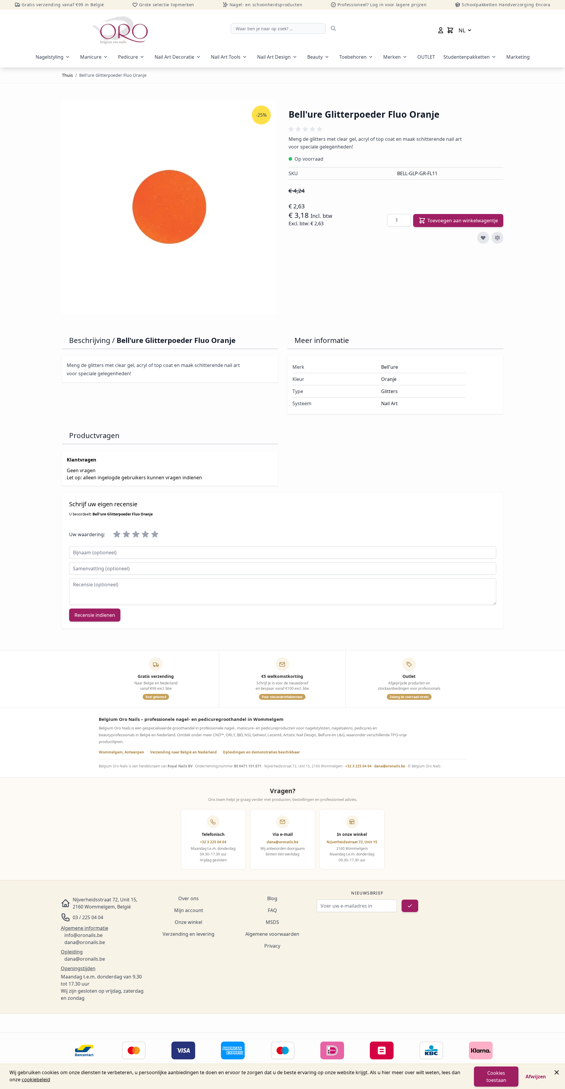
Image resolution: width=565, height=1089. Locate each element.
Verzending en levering (188, 934)
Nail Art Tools (226, 57)
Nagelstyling (49, 57)
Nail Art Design (274, 57)
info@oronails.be (83, 935)
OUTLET (426, 57)
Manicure (90, 57)
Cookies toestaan (496, 1076)
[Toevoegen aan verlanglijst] (483, 238)
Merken (392, 57)
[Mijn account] (440, 30)
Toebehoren (353, 57)
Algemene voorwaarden (272, 934)
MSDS (272, 922)
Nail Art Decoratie (174, 57)
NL (462, 30)
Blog (272, 898)
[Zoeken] (333, 28)
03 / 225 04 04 (88, 917)
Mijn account (188, 910)
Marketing (518, 57)
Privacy (272, 946)
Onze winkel (188, 922)
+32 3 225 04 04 (358, 766)
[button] (306, 129)
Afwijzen (536, 1076)
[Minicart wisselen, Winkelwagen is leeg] (450, 30)
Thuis (67, 75)
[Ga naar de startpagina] (120, 30)
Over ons (188, 898)
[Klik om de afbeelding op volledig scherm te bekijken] (169, 207)
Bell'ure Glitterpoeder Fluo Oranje (113, 75)
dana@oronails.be (389, 766)
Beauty (315, 57)
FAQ (272, 910)
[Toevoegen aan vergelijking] (497, 238)
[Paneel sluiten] (556, 1072)
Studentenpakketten (466, 57)
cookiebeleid (36, 1079)
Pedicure (128, 57)
